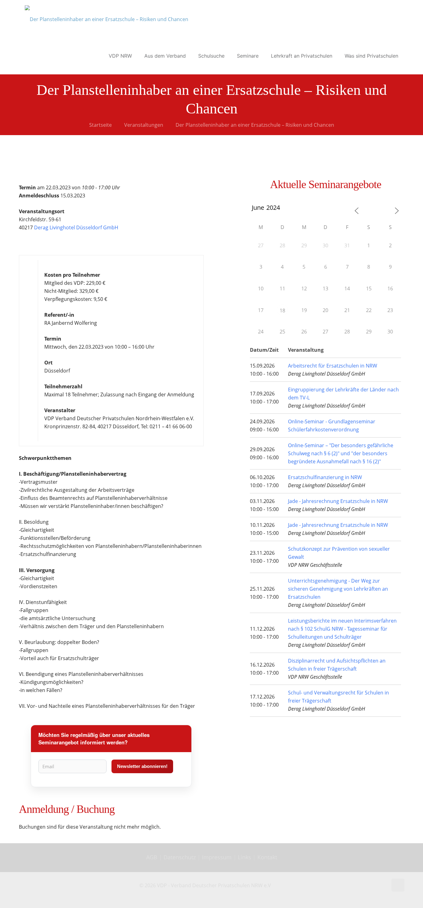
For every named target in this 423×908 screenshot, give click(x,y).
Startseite (100, 124)
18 (282, 310)
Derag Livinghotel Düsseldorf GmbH (76, 227)
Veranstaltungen (143, 124)
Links (244, 857)
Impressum (217, 857)
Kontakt (267, 857)
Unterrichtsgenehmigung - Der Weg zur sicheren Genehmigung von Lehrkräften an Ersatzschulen (338, 588)
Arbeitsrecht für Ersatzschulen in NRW (332, 365)
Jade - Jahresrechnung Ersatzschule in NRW (338, 501)
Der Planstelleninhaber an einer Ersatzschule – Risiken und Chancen (255, 124)
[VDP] (106, 18)
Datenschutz (180, 857)
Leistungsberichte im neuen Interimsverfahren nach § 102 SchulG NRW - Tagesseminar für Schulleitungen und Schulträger (342, 628)
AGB (152, 857)
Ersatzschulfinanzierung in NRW (325, 477)
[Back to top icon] (397, 885)
